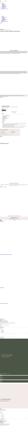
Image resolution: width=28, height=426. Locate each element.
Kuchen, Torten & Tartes (2, 378)
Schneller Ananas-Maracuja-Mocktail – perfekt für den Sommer (6, 254)
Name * (0, 420)
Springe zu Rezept (12, 50)
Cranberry (1, 136)
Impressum (1, 381)
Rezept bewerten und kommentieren (3, 421)
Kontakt (0, 382)
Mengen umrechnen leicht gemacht (5, 21)
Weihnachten (2, 20)
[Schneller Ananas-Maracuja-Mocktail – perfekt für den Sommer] (10, 253)
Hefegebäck (3, 17)
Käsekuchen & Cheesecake (4, 19)
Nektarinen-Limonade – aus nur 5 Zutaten (4, 303)
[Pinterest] (1, 220)
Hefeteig (0, 379)
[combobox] (2, 187)
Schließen (1, 408)
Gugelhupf (3, 16)
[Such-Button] (5, 187)
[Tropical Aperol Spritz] (10, 286)
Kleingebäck (3, 18)
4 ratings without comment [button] (5, 320)
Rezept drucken (16, 50)
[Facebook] (0, 220)
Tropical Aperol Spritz (2, 287)
